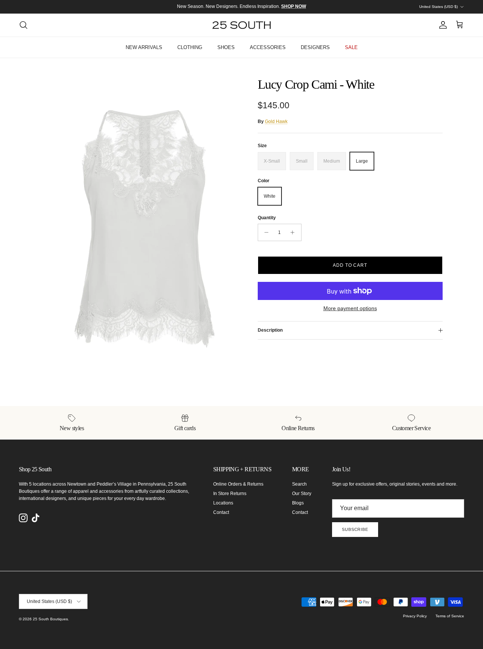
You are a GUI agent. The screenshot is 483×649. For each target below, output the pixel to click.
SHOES (226, 47)
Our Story (301, 493)
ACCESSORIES (268, 47)
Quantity (267, 217)
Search (299, 484)
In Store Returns (229, 493)
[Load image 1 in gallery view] (141, 228)
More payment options (350, 308)
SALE (351, 47)
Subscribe (355, 529)
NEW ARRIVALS (144, 47)
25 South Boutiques (50, 619)
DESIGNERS (315, 47)
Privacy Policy (415, 616)
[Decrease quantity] (264, 232)
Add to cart (350, 265)
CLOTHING (189, 47)
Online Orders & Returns (238, 484)
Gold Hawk (276, 121)
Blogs (298, 503)
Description (270, 330)
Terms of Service (449, 616)
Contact (221, 512)
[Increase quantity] (294, 232)
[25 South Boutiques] (241, 25)
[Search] (23, 24)
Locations (223, 503)
